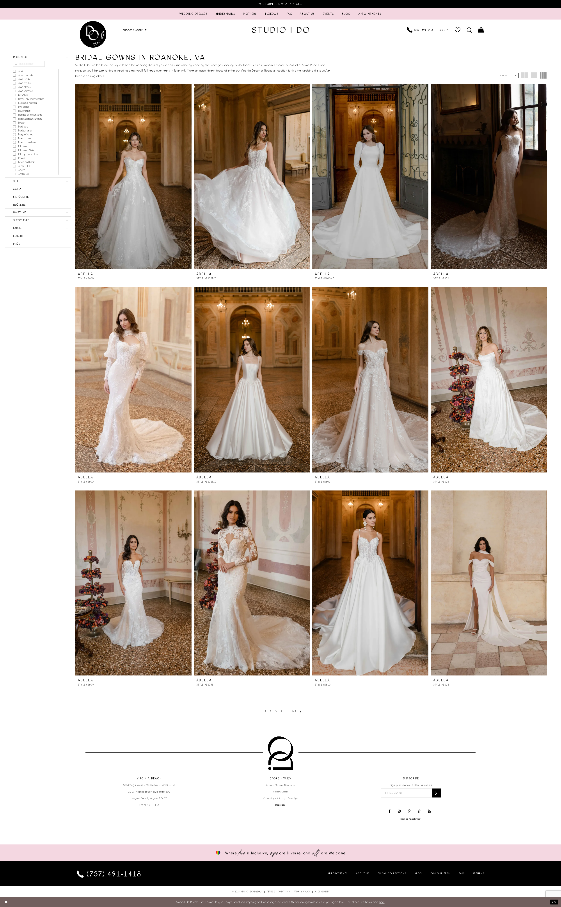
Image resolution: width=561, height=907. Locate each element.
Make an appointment (201, 70)
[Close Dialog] (6, 902)
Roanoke (270, 70)
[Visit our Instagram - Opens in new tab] (399, 811)
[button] (458, 29)
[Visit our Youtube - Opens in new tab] (429, 811)
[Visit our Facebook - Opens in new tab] (389, 811)
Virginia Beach (250, 70)
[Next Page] (301, 712)
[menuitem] (193, 14)
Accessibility (322, 892)
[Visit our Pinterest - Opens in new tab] (409, 811)
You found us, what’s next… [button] (280, 4)
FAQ (461, 873)
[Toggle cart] (481, 29)
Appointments (338, 873)
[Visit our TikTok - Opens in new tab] (419, 811)
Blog (418, 873)
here (382, 902)
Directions (280, 805)
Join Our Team (440, 873)
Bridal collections (392, 873)
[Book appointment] (93, 34)
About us (362, 873)
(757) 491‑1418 (149, 805)
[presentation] (133, 176)
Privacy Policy (302, 892)
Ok (554, 902)
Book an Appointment (411, 819)
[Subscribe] (436, 792)
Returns (478, 873)
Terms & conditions (278, 892)
